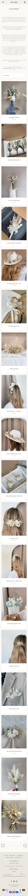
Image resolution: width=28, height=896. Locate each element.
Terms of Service (9, 857)
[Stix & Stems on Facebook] (11, 881)
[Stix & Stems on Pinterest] (14, 881)
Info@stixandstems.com (14, 868)
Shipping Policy (18, 857)
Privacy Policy (12, 855)
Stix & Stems (17, 884)
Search (6, 855)
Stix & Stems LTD (14, 861)
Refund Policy (20, 855)
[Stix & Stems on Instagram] (16, 881)
